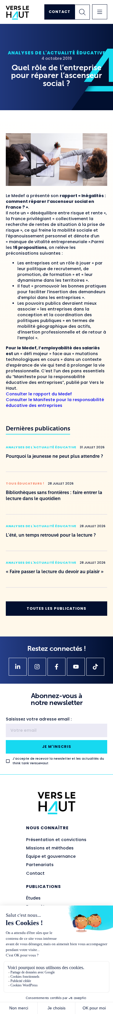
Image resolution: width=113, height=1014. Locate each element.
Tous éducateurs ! (25, 483)
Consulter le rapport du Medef (39, 394)
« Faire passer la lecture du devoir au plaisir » (54, 571)
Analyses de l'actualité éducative (56, 53)
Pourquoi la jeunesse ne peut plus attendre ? (54, 456)
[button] (99, 11)
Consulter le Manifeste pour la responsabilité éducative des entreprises (55, 402)
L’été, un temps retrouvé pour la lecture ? (51, 535)
